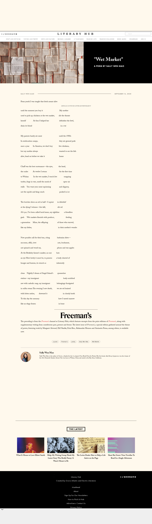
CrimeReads (133, 39)
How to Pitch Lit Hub (76, 499)
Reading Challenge (107, 39)
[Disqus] (76, 388)
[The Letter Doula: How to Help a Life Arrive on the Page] (91, 451)
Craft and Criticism (13, 39)
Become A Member (64, 39)
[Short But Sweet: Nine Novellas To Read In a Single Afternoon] (121, 451)
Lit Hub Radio (79, 39)
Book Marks (121, 39)
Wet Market (95, 341)
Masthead (76, 487)
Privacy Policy (76, 507)
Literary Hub (76, 33)
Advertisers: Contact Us (76, 503)
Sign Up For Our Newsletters (76, 495)
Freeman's (64, 341)
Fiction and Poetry (31, 39)
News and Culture (48, 39)
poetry (73, 341)
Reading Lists (92, 39)
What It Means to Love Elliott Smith (30, 455)
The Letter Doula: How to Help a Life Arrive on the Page (91, 457)
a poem (55, 341)
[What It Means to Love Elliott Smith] (30, 451)
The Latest (76, 429)
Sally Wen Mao (27, 94)
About (76, 491)
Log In (143, 39)
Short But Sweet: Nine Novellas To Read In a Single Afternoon (121, 457)
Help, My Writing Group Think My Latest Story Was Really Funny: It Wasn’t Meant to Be (60, 458)
